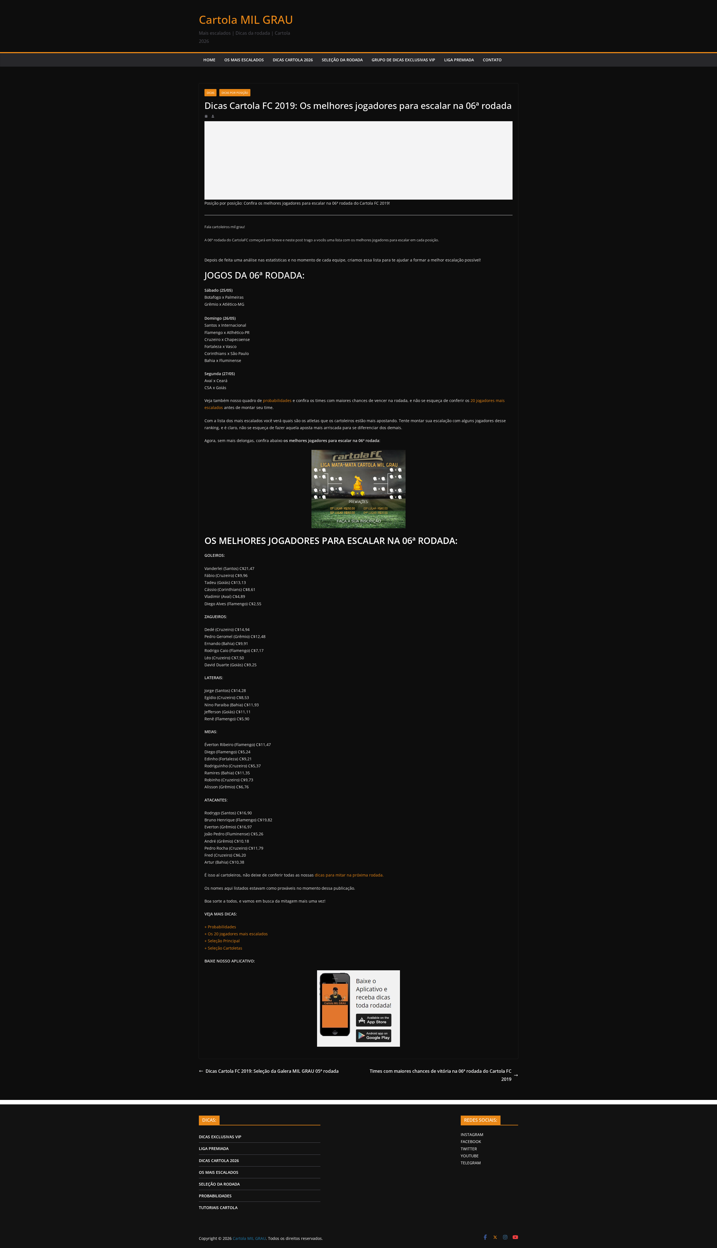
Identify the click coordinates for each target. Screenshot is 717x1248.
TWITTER (469, 1148)
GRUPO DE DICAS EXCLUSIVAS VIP (403, 59)
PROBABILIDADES (215, 1195)
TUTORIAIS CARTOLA (218, 1207)
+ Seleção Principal (222, 940)
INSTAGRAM (472, 1134)
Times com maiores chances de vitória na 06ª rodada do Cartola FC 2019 (440, 1075)
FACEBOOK (471, 1141)
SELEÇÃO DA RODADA (342, 59)
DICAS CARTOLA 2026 (293, 59)
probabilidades (277, 400)
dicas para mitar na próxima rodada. (349, 875)
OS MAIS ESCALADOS (244, 59)
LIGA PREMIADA (459, 59)
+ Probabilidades (220, 926)
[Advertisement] (358, 160)
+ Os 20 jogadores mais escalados (236, 933)
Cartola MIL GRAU (246, 19)
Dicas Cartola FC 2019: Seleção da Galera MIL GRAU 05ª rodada (272, 1071)
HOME (209, 59)
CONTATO (492, 59)
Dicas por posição (235, 93)
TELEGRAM (471, 1162)
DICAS (210, 93)
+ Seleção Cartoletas (223, 948)
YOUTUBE (470, 1155)
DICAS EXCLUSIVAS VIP (220, 1136)
